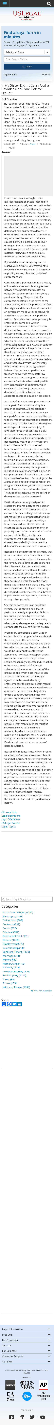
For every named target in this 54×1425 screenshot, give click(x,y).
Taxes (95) (9, 979)
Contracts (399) (11, 924)
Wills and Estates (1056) (16, 987)
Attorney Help (9, 812)
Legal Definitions (10, 815)
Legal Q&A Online (10, 819)
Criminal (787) (11, 932)
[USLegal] (27, 11)
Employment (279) (13, 944)
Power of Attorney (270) (16, 971)
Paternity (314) (11, 967)
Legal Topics (8, 826)
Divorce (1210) (11, 940)
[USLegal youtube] (42, 1417)
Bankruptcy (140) (12, 916)
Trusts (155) (10, 983)
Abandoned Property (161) (18, 912)
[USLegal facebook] (11, 1417)
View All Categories (42, 990)
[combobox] (27, 63)
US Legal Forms (10, 823)
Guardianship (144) (14, 948)
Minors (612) (10, 959)
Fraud (32, 144)
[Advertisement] (28, 176)
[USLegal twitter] (32, 1417)
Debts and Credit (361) (15, 936)
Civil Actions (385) (13, 920)
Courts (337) (10, 928)
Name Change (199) (14, 963)
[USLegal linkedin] (22, 1417)
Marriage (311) (11, 955)
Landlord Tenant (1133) (16, 951)
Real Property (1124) (14, 975)
